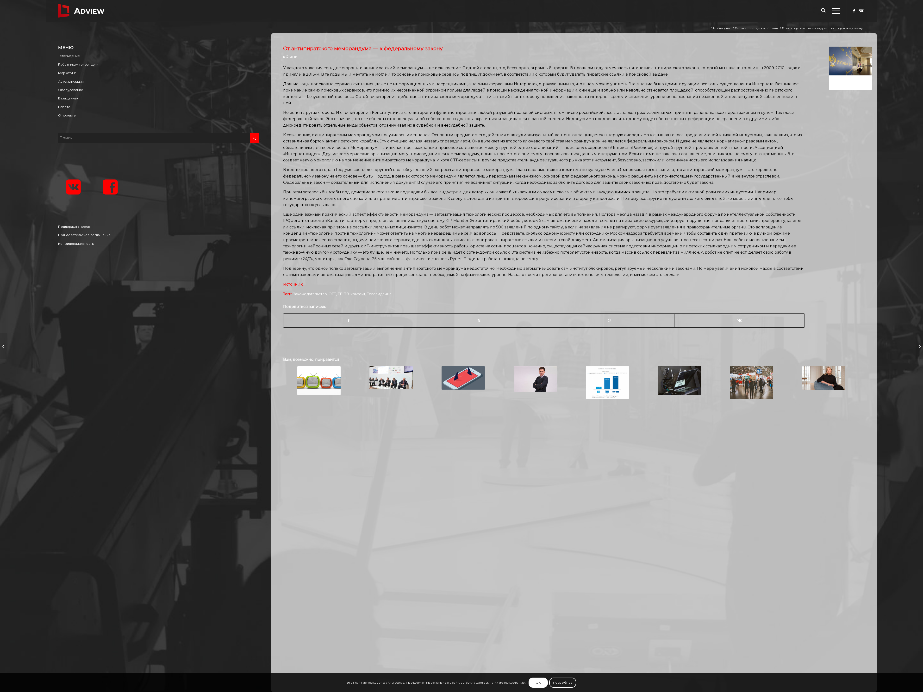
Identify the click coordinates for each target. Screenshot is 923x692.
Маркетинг (67, 73)
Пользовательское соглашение (84, 235)
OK (538, 682)
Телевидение (379, 294)
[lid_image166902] (850, 68)
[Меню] (834, 10)
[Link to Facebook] (854, 10)
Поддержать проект (75, 226)
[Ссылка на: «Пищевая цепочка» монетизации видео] (319, 380)
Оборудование (70, 90)
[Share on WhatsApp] (609, 320)
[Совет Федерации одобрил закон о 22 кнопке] (3, 346)
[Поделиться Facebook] (348, 320)
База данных (68, 98)
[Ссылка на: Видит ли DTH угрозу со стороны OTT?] (463, 377)
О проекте (67, 115)
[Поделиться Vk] (739, 320)
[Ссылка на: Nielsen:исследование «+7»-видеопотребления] (607, 382)
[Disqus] (577, 480)
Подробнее (563, 682)
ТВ (340, 294)
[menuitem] (823, 10)
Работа (64, 107)
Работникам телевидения (79, 64)
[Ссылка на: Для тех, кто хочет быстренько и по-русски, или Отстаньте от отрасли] (751, 382)
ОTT (332, 294)
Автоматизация (71, 81)
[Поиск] (823, 10)
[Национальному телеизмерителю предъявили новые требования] (919, 346)
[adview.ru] (81, 10)
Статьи (291, 56)
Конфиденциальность (76, 243)
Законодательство (310, 294)
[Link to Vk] (861, 10)
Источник (293, 284)
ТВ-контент (354, 294)
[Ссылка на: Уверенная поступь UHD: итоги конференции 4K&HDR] (391, 377)
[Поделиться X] (479, 320)
